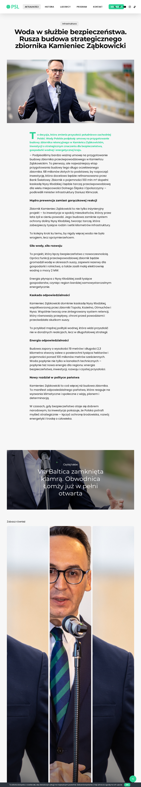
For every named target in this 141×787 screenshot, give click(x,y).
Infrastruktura (69, 23)
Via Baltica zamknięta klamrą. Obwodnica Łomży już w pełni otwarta (70, 480)
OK (127, 785)
